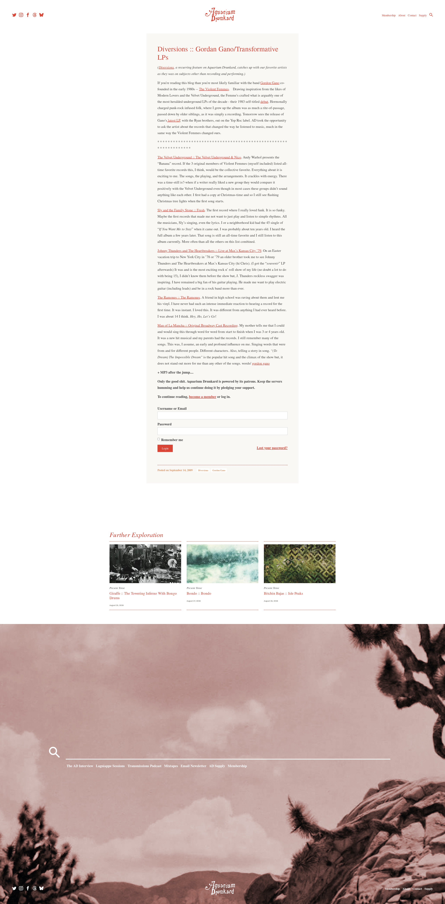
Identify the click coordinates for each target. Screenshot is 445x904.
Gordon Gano (269, 82)
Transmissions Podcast (144, 765)
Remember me (172, 439)
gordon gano (261, 363)
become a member (202, 396)
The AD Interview (80, 765)
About (401, 15)
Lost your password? (272, 447)
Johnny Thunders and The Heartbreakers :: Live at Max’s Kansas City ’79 (209, 250)
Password (164, 424)
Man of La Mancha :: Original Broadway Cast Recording (197, 325)
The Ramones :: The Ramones (178, 297)
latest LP (173, 120)
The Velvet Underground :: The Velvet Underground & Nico (199, 157)
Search (431, 15)
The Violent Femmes (214, 89)
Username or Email (172, 408)
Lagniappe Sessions (110, 765)
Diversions (166, 67)
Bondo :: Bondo (199, 593)
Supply (423, 15)
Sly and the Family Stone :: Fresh (181, 210)
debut (264, 101)
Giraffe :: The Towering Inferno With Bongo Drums (143, 595)
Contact (412, 15)
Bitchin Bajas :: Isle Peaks (283, 593)
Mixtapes (171, 765)
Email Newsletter (193, 765)
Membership (389, 15)
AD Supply (217, 765)
